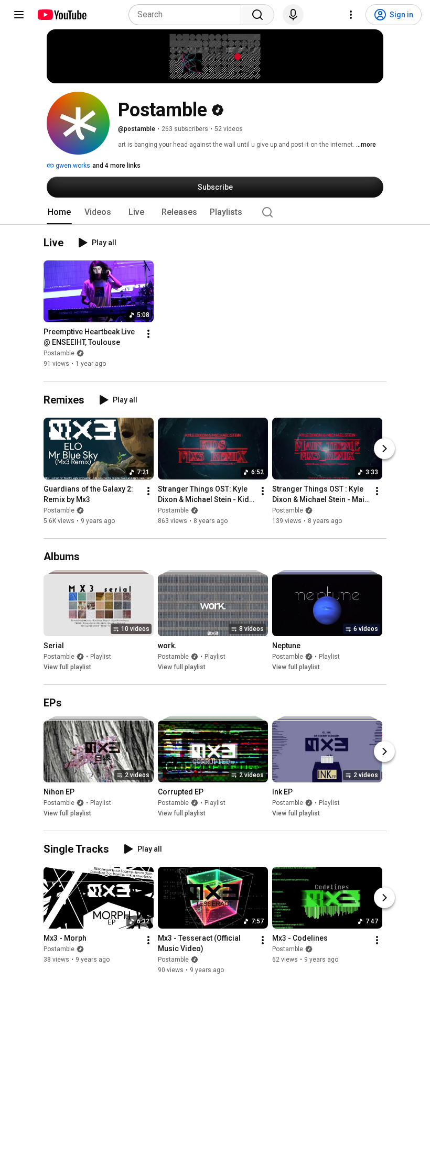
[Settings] (351, 14)
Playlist (100, 656)
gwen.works (72, 165)
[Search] (257, 14)
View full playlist (67, 667)
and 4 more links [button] (116, 165)
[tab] (59, 212)
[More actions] (148, 334)
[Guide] (19, 14)
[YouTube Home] (61, 14)
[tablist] (215, 212)
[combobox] (188, 14)
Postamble (59, 353)
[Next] (384, 448)
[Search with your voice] (293, 14)
